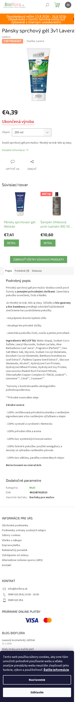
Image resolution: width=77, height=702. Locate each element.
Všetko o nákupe (12, 540)
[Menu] (68, 5)
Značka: (35, 41)
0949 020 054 (15, 600)
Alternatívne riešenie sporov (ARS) (22, 560)
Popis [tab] (8, 271)
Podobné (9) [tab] (22, 271)
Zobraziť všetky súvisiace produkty (38, 259)
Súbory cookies (11, 535)
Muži (32, 488)
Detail (11, 243)
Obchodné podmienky (15, 525)
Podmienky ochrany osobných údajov (24, 530)
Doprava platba (11, 545)
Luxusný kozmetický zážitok (18, 640)
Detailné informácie (13, 150)
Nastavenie (37, 680)
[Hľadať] (47, 5)
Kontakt (6, 565)
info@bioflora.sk (17, 589)
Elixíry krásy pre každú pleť (18, 649)
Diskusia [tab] (37, 271)
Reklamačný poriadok (14, 550)
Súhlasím (37, 692)
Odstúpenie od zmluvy (15, 555)
